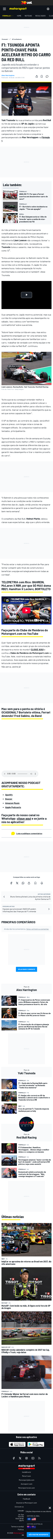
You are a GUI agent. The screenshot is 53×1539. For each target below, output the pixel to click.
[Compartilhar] (36, 76)
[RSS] (39, 1458)
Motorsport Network (22, 1533)
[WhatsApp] (23, 883)
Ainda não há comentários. (26, 929)
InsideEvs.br (26, 1472)
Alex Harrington (7, 75)
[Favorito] (41, 76)
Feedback (26, 1499)
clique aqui (24, 818)
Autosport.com (26, 1484)
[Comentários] (48, 76)
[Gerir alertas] (41, 883)
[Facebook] (11, 883)
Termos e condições (18, 1526)
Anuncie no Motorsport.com (26, 1503)
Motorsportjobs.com (26, 1480)
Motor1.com (26, 1476)
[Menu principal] (4, 9)
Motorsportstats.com (26, 1488)
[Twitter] (17, 883)
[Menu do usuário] (48, 8)
